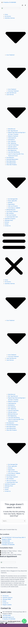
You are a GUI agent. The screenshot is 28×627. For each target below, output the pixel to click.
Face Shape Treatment (12, 211)
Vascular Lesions (12, 146)
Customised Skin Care (12, 216)
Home (6, 14)
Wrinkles (10, 202)
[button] (14, 253)
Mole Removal (11, 129)
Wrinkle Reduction (11, 209)
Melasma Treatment (13, 136)
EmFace (7, 222)
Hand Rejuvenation (11, 163)
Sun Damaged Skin (13, 199)
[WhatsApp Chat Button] (24, 621)
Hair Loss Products (13, 206)
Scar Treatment (12, 141)
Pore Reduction (10, 157)
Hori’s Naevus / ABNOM (14, 208)
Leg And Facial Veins (13, 145)
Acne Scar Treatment (13, 91)
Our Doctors (8, 16)
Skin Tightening (12, 143)
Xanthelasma (11, 139)
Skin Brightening (12, 150)
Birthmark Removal (13, 148)
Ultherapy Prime (9, 220)
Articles (7, 224)
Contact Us (8, 225)
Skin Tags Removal (13, 130)
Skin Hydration (10, 213)
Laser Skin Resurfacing (14, 152)
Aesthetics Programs (10, 218)
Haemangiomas (12, 138)
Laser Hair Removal (11, 92)
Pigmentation (11, 204)
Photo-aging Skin (12, 200)
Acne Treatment (12, 89)
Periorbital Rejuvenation (12, 159)
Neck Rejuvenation (11, 161)
